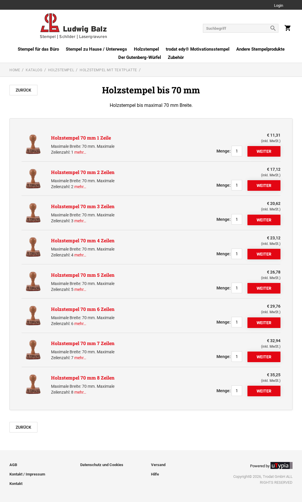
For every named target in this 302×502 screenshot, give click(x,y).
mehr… (80, 152)
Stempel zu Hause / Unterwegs (96, 49)
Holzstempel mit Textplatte (108, 70)
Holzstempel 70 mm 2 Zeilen (82, 172)
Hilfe (155, 474)
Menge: (223, 151)
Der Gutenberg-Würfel (139, 57)
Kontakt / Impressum (27, 474)
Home (14, 70)
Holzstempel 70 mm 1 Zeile (81, 138)
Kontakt (15, 483)
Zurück (23, 90)
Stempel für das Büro (38, 49)
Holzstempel (146, 49)
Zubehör (176, 57)
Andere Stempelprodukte (260, 49)
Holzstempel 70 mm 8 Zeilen (82, 378)
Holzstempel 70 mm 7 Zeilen (82, 343)
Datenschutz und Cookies (101, 465)
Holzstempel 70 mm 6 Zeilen (82, 309)
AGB (13, 465)
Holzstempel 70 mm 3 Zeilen (82, 206)
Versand (158, 465)
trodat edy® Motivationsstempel (197, 49)
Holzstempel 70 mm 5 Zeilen (82, 275)
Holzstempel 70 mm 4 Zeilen (82, 240)
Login (278, 6)
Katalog (34, 70)
